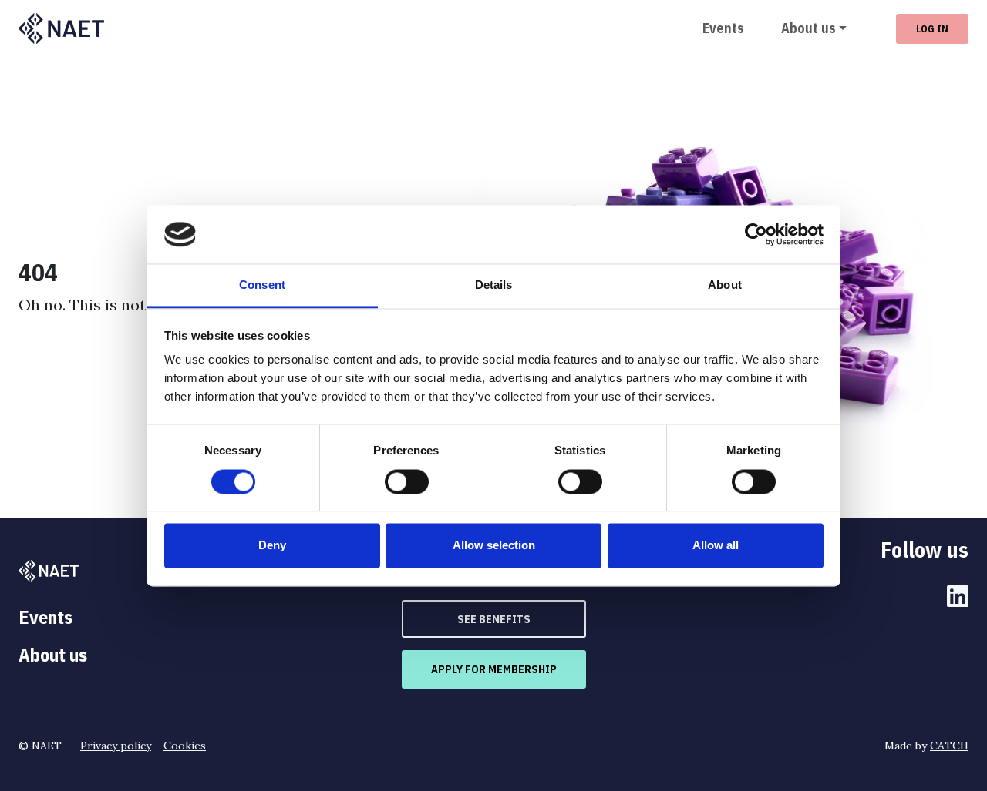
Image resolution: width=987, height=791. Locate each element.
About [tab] (725, 285)
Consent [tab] (262, 285)
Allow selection (494, 545)
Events (723, 28)
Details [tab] (494, 285)
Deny (272, 545)
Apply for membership (494, 669)
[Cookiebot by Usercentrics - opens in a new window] (756, 234)
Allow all (715, 545)
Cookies (184, 745)
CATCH (949, 745)
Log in (932, 28)
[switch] (407, 481)
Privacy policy (115, 745)
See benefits (494, 619)
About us (808, 28)
